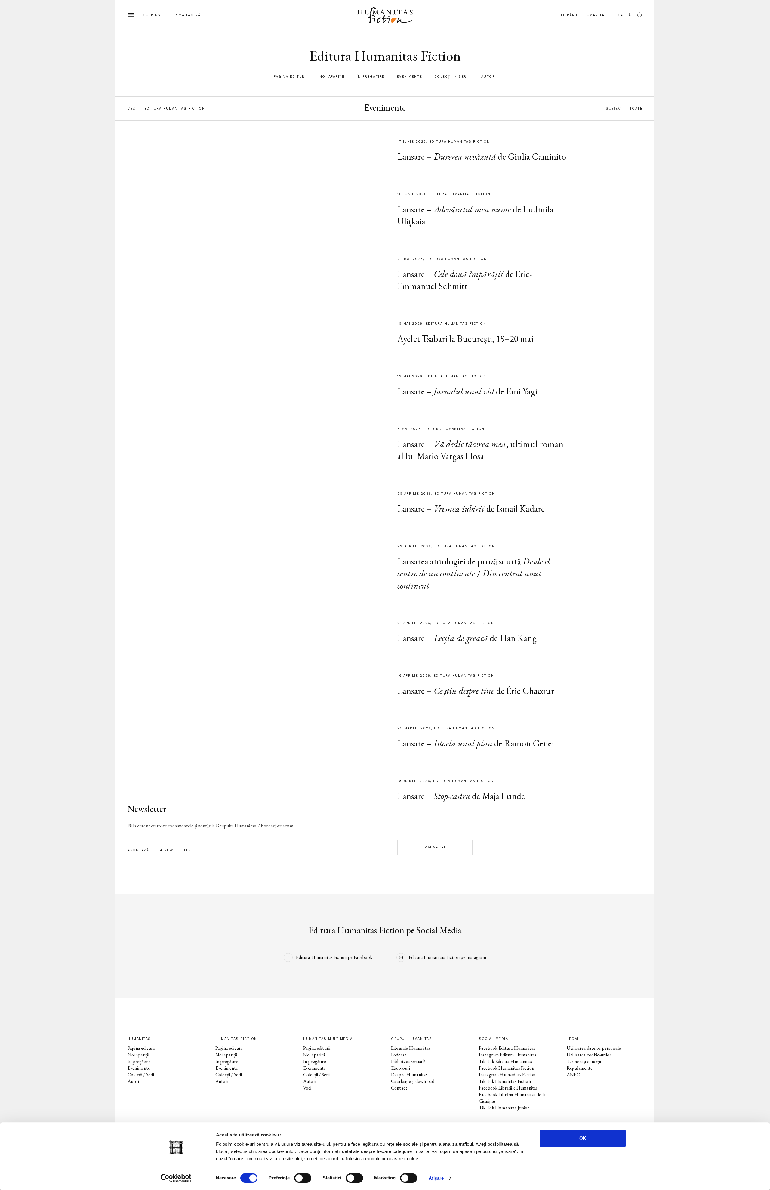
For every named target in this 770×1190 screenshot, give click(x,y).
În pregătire (371, 77)
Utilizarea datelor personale (594, 1048)
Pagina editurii (290, 77)
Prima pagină (187, 15)
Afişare (436, 1178)
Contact (399, 1088)
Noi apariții (332, 77)
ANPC (573, 1074)
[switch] (302, 1178)
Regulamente (580, 1068)
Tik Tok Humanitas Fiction (505, 1081)
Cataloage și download (412, 1081)
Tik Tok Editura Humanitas (505, 1061)
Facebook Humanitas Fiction (506, 1068)
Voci (307, 1088)
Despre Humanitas (409, 1074)
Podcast (398, 1055)
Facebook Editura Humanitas (507, 1048)
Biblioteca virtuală (408, 1061)
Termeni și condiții (584, 1061)
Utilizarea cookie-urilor (589, 1055)
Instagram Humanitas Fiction (507, 1074)
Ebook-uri (400, 1068)
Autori (488, 77)
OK (582, 1138)
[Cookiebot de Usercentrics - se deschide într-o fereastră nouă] (176, 1178)
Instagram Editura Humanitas (508, 1055)
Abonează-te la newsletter (159, 850)
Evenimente (409, 77)
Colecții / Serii (451, 77)
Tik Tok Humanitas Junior (504, 1108)
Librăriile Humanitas (584, 15)
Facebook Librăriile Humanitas (508, 1088)
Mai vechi (434, 847)
